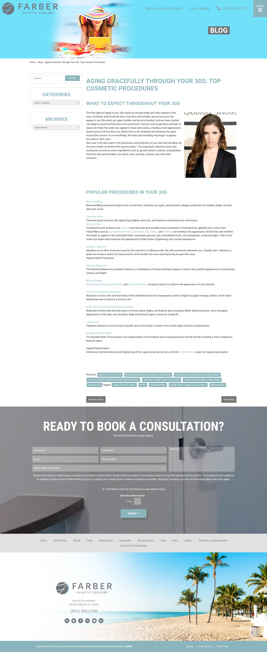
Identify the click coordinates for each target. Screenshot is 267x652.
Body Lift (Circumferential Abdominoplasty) (110, 306)
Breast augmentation (98, 284)
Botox (143, 385)
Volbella (167, 231)
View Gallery (200, 8)
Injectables (125, 540)
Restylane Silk (141, 231)
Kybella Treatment (96, 246)
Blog (40, 62)
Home (33, 62)
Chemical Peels (94, 216)
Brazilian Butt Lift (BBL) (99, 333)
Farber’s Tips (94, 385)
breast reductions (138, 284)
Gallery (188, 540)
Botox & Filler (93, 224)
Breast (76, 540)
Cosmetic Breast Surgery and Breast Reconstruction (113, 379)
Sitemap (190, 646)
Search (72, 78)
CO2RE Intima (187, 352)
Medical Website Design (110, 646)
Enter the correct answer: (133, 495)
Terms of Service (205, 646)
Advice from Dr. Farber (110, 374)
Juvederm (114, 231)
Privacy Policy (222, 646)
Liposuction (92, 321)
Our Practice (60, 540)
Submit (132, 513)
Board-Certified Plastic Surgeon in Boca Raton (148, 374)
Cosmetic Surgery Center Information (161, 379)
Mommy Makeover (96, 265)
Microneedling (94, 201)
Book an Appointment (164, 8)
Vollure (154, 231)
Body (89, 540)
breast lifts (116, 284)
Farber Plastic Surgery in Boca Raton (202, 379)
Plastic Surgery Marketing (83, 646)
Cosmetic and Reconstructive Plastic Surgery (197, 374)
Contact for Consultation (133, 545)
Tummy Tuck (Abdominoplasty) (103, 291)
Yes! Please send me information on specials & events (135, 489)
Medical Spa (106, 540)
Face (175, 540)
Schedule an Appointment (213, 540)
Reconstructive (146, 540)
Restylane (126, 231)
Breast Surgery (94, 280)
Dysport (124, 227)
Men (163, 540)
